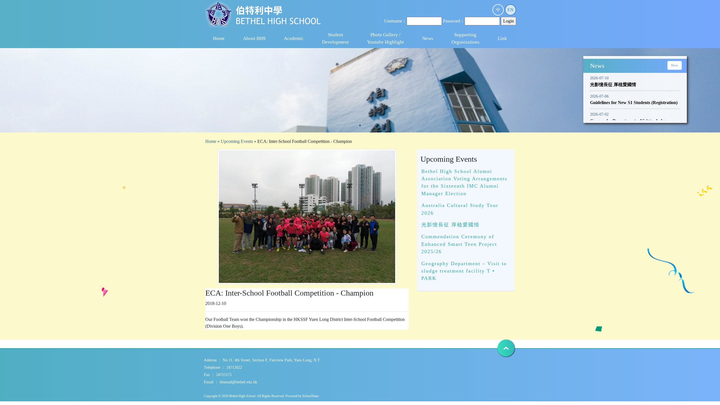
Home (219, 38)
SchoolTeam (310, 396)
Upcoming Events (237, 141)
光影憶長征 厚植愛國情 (450, 225)
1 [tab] (360, 125)
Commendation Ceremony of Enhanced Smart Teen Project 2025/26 (459, 244)
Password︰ (454, 21)
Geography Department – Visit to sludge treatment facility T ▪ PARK (464, 271)
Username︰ (395, 21)
